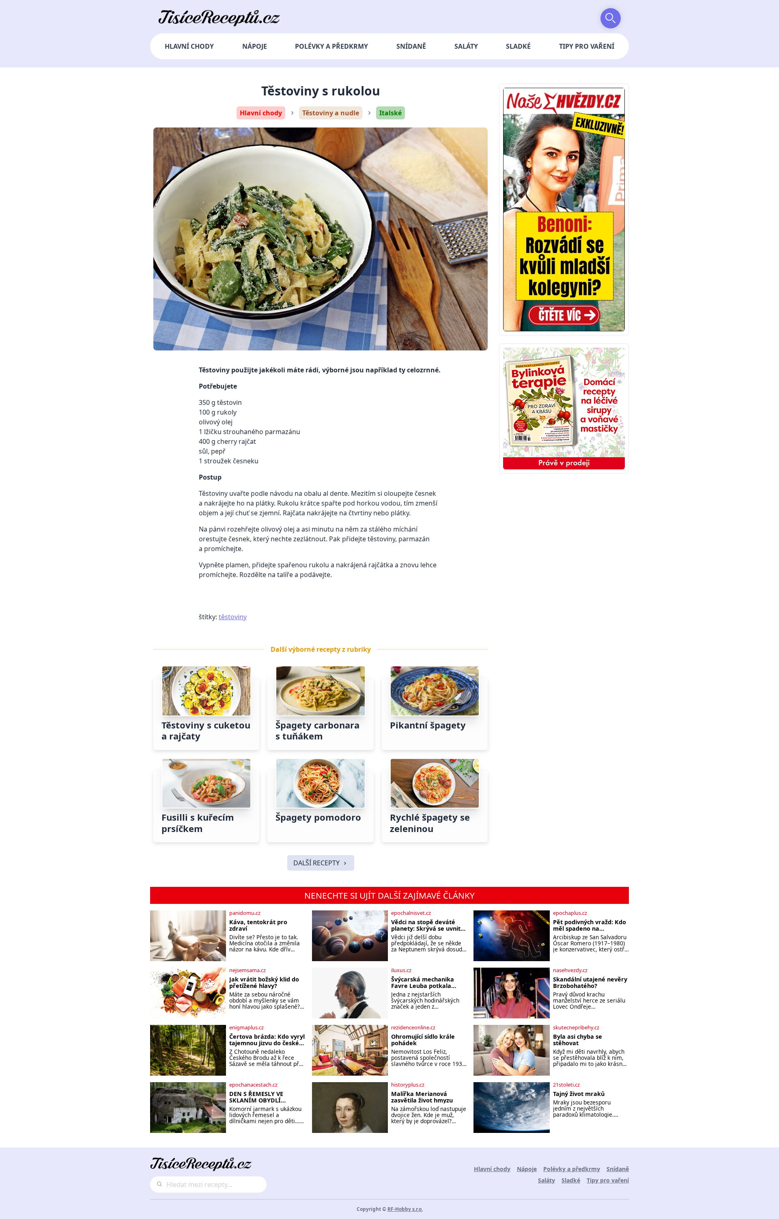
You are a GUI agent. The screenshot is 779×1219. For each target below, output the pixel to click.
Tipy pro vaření (586, 46)
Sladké (518, 46)
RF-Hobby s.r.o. (405, 1209)
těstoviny (233, 616)
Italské (390, 112)
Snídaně (411, 46)
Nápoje (254, 46)
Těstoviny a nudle (330, 112)
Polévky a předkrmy (331, 46)
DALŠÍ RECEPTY (316, 862)
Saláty (466, 46)
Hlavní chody (189, 46)
